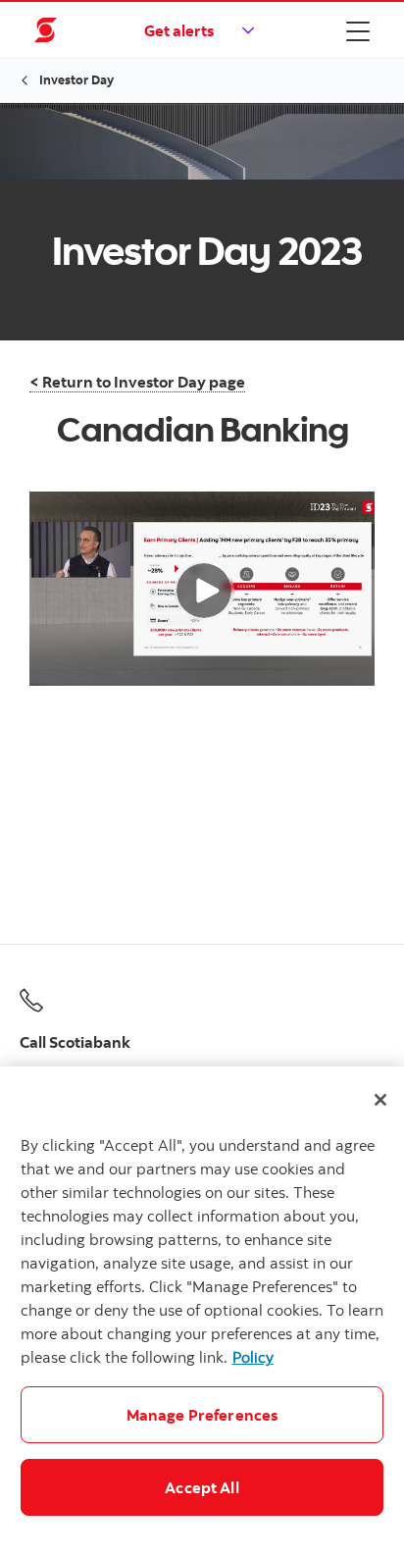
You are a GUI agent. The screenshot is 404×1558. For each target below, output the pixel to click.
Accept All (202, 1487)
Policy (253, 1357)
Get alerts (179, 30)
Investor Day (76, 79)
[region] (202, 1312)
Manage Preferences (202, 1415)
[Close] (380, 1099)
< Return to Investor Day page (137, 381)
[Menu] (358, 30)
